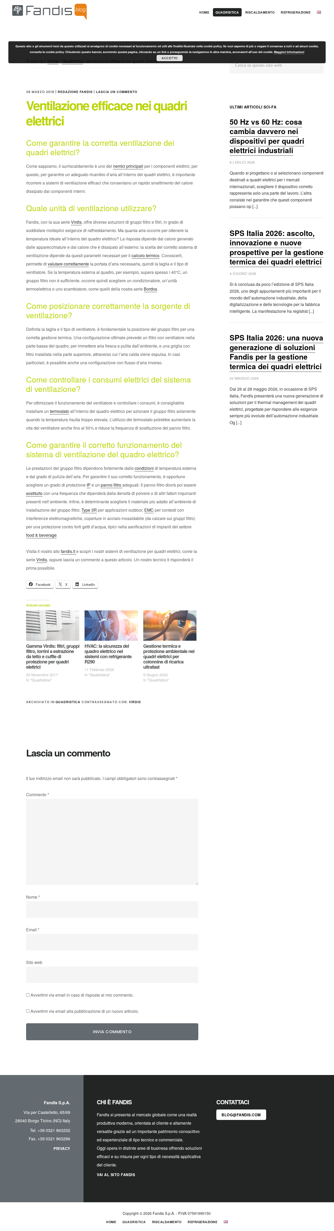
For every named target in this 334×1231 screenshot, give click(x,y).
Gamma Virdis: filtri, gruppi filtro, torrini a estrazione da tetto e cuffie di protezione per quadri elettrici (52, 656)
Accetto (170, 58)
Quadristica (68, 702)
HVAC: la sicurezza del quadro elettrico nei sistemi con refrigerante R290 (108, 654)
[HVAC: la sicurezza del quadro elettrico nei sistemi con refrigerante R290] (111, 625)
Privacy (61, 1148)
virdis (135, 702)
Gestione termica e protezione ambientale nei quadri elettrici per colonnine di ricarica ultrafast (168, 656)
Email (32, 930)
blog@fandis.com (241, 1114)
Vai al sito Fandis (116, 1174)
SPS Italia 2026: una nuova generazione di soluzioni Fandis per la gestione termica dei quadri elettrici (276, 351)
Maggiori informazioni (289, 52)
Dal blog (49, 11)
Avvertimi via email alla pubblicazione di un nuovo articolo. (85, 1011)
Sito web (34, 962)
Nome (33, 897)
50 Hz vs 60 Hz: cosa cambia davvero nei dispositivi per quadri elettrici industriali (267, 135)
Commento (37, 794)
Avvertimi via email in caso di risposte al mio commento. (82, 995)
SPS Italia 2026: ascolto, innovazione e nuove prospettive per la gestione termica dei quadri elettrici (277, 247)
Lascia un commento (116, 91)
